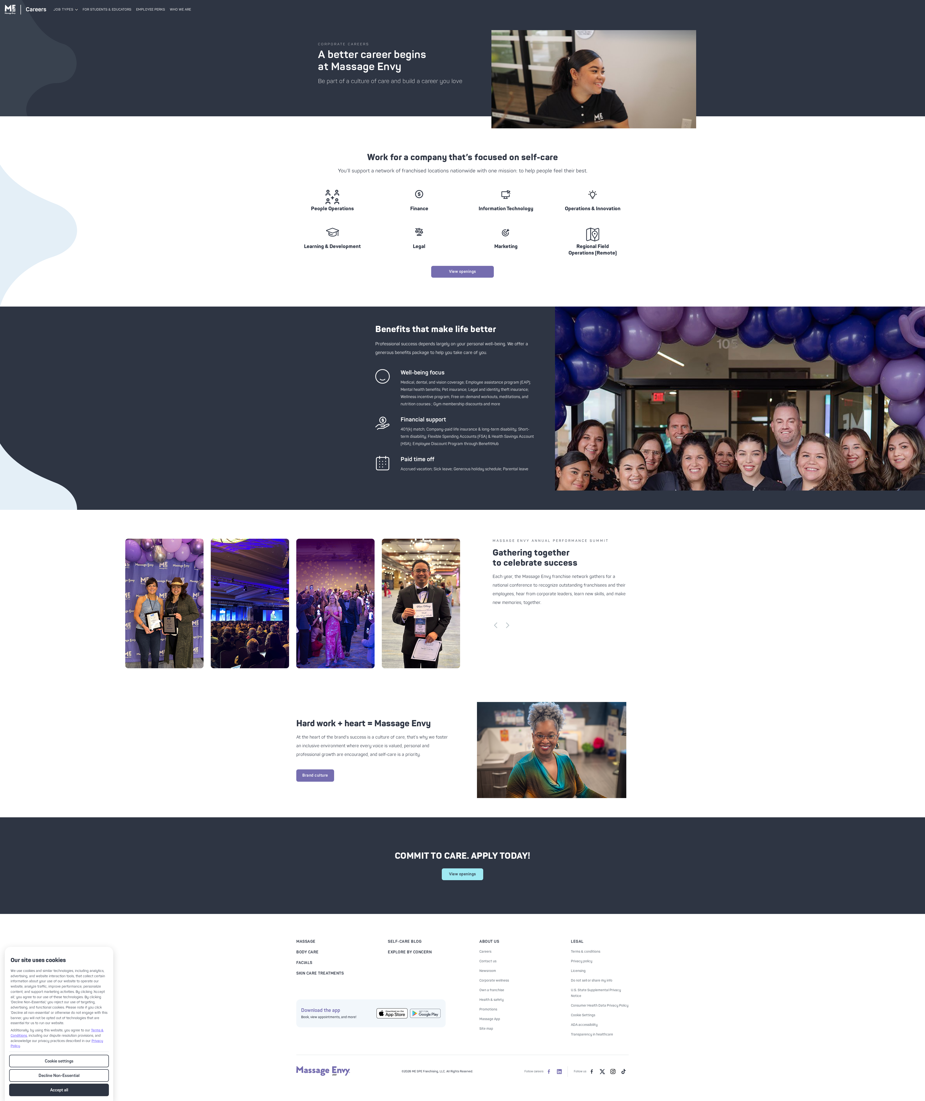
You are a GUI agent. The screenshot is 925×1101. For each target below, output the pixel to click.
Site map (486, 1029)
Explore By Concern (410, 952)
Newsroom (487, 971)
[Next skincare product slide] (508, 625)
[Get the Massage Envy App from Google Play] (425, 1013)
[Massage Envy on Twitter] (602, 1071)
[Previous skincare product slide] (496, 625)
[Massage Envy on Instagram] (613, 1071)
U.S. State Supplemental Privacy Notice (596, 993)
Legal (577, 941)
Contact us (487, 961)
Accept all (59, 1090)
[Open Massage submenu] (76, 9)
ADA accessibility (584, 1025)
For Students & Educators (107, 9)
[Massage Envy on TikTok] (623, 1071)
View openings (462, 271)
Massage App (489, 1019)
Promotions (488, 1009)
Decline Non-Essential (59, 1075)
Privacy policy (581, 961)
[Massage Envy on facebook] (591, 1071)
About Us (489, 941)
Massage (306, 941)
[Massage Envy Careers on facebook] (548, 1071)
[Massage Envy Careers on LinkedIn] (559, 1071)
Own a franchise (491, 990)
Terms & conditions (585, 952)
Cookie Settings (583, 1015)
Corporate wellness (494, 980)
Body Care (307, 952)
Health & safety (491, 1000)
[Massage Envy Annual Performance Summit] (165, 603)
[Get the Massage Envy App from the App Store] (392, 1013)
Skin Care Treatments (320, 973)
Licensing (578, 971)
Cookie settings (59, 1061)
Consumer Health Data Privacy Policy (599, 1005)
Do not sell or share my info (591, 980)
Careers (485, 952)
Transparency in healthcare (592, 1034)
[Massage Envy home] (323, 1075)
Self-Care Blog (405, 941)
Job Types (63, 9)
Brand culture (315, 775)
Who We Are (180, 9)
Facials (304, 962)
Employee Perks (150, 9)
